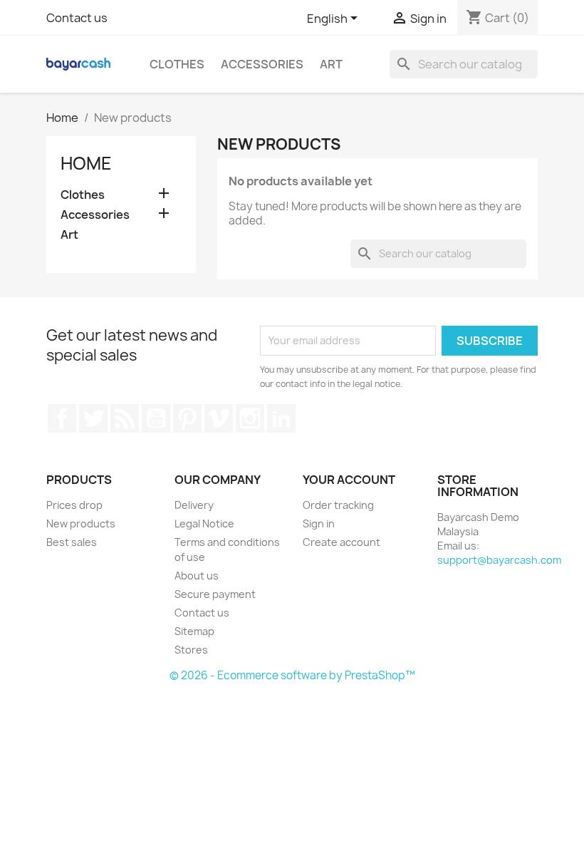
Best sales (71, 542)
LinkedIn (281, 418)
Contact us (77, 18)
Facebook (62, 418)
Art (331, 64)
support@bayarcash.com (499, 560)
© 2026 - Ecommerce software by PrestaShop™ (292, 675)
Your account (349, 479)
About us (196, 575)
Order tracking (338, 505)
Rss (124, 418)
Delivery (194, 505)
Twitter (93, 418)
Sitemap (194, 631)
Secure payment (215, 594)
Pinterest (187, 418)
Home (86, 163)
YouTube (156, 418)
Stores (191, 649)
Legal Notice (204, 523)
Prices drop (74, 505)
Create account (341, 542)
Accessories (262, 64)
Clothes (177, 64)
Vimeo (218, 418)
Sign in (319, 523)
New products (80, 523)
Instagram (250, 418)
